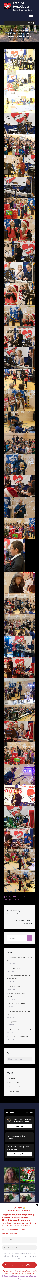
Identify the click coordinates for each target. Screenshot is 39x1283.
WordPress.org (14, 1091)
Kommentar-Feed (15, 1087)
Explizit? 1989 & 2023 (17, 1004)
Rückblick (15, 900)
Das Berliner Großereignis (19, 1037)
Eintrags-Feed (14, 1083)
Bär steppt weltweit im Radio (20, 1029)
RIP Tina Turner (15, 986)
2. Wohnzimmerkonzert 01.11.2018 (23, 921)
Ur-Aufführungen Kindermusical (14, 912)
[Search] (29, 938)
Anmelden (12, 1078)
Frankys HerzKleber (21, 4)
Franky (8, 897)
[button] (29, 23)
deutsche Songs (15, 968)
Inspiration (13, 1022)
